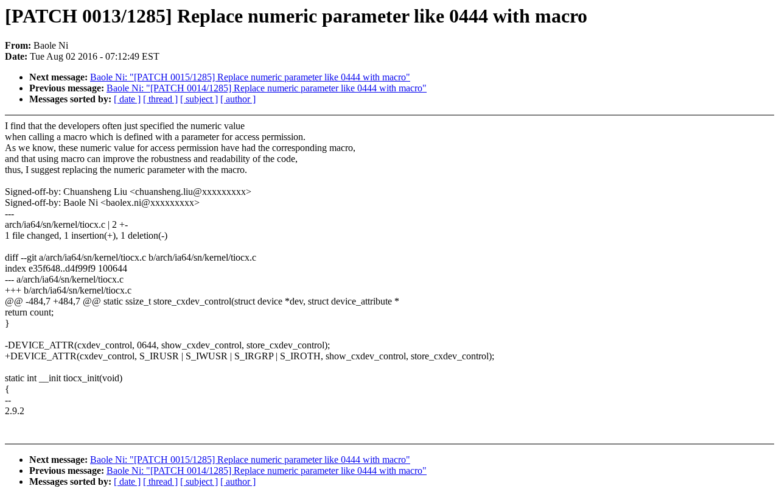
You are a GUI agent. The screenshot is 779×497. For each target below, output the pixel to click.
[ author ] (238, 99)
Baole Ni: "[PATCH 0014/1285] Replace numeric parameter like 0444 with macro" (267, 88)
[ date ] (127, 99)
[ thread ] (160, 99)
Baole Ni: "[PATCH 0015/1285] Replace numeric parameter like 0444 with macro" (250, 77)
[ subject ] (199, 99)
